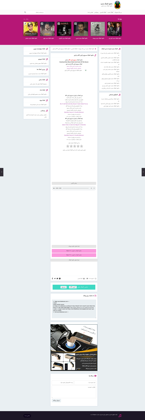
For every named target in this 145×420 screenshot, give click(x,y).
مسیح (63, 287)
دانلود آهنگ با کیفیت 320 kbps (74, 255)
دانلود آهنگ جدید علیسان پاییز (112, 83)
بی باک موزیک (118, 12)
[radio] (81, 147)
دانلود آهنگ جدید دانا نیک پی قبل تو (110, 88)
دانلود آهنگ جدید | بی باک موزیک (86, 49)
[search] (25, 12)
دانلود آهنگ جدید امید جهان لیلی (111, 106)
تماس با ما (90, 12)
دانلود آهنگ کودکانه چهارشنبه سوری (38, 53)
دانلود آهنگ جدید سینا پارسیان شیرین (37, 74)
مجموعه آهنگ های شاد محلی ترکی (38, 84)
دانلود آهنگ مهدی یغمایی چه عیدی (38, 63)
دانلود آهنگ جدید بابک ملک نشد (111, 67)
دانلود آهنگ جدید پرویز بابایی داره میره (110, 104)
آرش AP (72, 287)
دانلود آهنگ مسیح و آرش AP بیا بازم (84, 55)
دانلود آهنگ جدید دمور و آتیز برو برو (110, 86)
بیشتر (27, 19)
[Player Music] (74, 371)
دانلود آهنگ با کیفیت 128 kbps (73, 251)
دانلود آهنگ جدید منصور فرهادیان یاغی (37, 94)
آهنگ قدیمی (103, 12)
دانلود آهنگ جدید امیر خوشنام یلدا (38, 105)
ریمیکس (96, 12)
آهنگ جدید (110, 12)
